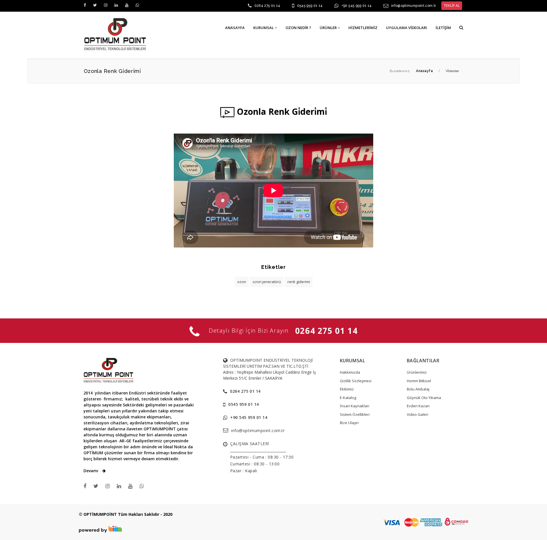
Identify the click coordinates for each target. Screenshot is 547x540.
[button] (461, 27)
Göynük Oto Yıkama (424, 397)
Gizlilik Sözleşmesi (356, 380)
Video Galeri (417, 414)
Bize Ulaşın (349, 422)
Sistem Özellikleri (355, 414)
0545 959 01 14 (310, 6)
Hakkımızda (350, 372)
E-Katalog (348, 397)
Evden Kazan (418, 405)
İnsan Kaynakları (354, 405)
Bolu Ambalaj (418, 389)
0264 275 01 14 (267, 6)
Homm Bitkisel (419, 380)
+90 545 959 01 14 (357, 6)
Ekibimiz (347, 389)
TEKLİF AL (452, 5)
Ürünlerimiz (417, 372)
